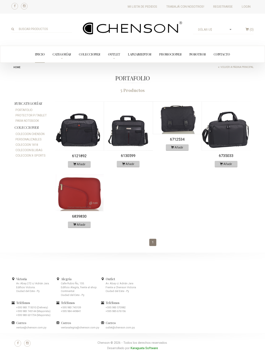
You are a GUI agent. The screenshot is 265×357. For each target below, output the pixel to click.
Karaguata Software (144, 348)
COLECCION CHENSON (30, 134)
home (16, 67)
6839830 (79, 216)
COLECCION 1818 (27, 144)
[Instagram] (24, 6)
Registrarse (223, 6)
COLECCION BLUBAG (29, 150)
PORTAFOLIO (24, 110)
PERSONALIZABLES (29, 139)
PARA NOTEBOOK (27, 120)
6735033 (226, 155)
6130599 (128, 155)
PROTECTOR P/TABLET (31, 115)
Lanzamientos (139, 54)
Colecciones (89, 54)
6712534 (177, 139)
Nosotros (197, 54)
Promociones (170, 54)
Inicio (40, 54)
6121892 (79, 156)
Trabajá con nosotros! (185, 6)
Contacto (222, 54)
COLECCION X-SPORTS (31, 155)
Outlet (114, 54)
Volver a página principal (237, 67)
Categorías (62, 54)
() (251, 29)
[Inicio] (132, 28)
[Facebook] (14, 6)
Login (246, 6)
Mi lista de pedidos (142, 6)
